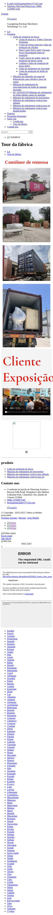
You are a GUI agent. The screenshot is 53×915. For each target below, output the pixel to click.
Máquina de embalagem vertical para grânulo (28, 474)
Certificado (18, 121)
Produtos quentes (9, 518)
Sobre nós (11, 119)
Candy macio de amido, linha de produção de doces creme (34, 59)
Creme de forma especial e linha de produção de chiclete (35, 46)
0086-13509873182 (16, 500)
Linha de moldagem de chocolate (34, 68)
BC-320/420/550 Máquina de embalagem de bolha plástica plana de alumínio (32, 93)
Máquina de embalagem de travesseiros (31, 97)
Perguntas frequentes (16, 116)
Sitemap (22, 518)
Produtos (11, 34)
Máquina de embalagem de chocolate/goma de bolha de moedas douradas (30, 87)
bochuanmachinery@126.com (21, 502)
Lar (8, 31)
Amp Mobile (33, 518)
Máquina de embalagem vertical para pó (31, 105)
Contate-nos (12, 127)
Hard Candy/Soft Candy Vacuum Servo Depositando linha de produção (34, 53)
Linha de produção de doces (26, 37)
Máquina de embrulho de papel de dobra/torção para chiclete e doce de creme (29, 79)
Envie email (6, 536)
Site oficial (6, 538)
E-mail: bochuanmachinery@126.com (24, 3)
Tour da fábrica (20, 124)
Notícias (11, 113)
